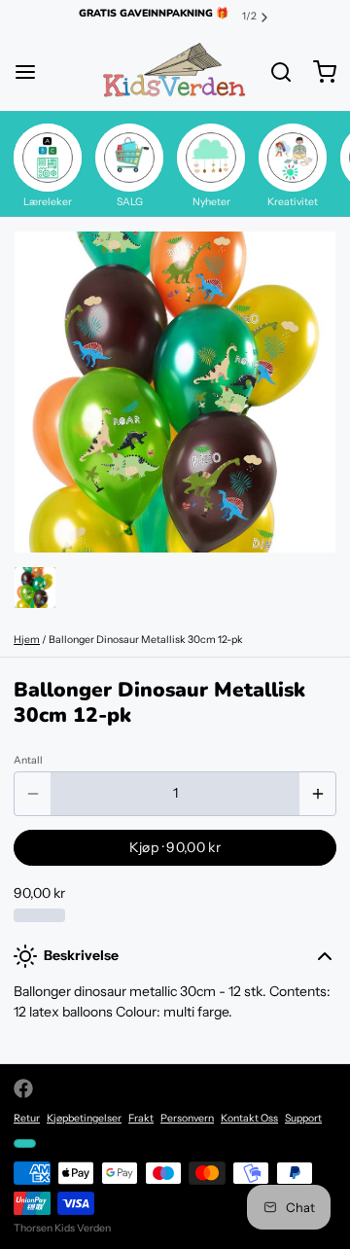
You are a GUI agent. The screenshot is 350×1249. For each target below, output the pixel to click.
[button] (175, 848)
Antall (28, 760)
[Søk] (274, 72)
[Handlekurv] (317, 72)
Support (303, 1118)
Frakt (141, 1118)
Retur (27, 1118)
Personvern (187, 1118)
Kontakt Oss (249, 1118)
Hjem (27, 639)
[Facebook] (23, 1088)
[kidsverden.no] (174, 72)
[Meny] (32, 72)
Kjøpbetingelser (84, 1118)
